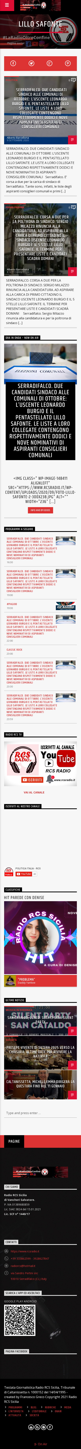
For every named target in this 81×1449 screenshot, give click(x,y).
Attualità (13, 1074)
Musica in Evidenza (19, 1010)
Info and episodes (40, 510)
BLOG (34, 1407)
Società (11, 1040)
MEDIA (67, 1407)
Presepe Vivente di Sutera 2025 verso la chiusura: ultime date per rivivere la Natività (40, 1052)
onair (58, 1411)
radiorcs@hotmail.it (23, 1266)
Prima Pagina (15, 207)
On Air (42, 1444)
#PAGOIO (12, 604)
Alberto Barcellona (18, 137)
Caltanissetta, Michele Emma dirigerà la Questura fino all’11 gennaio (40, 1084)
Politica (11, 80)
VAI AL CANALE (34, 792)
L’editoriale (39, 1411)
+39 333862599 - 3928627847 (30, 1258)
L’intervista (16, 1411)
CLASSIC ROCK (15, 649)
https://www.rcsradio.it (25, 1251)
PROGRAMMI (15, 1407)
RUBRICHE (50, 1407)
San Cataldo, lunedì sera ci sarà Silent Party (40, 1020)
